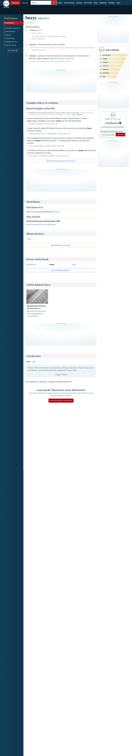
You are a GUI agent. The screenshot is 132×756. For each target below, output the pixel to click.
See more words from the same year (41, 224)
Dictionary (11, 18)
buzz (39, 30)
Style (28, 361)
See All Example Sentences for (60, 161)
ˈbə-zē (29, 22)
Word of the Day (69, 3)
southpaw (112, 123)
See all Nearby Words (60, 270)
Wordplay (112, 3)
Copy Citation (61, 374)
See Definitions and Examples (112, 127)
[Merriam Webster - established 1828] (6, 2)
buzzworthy (31, 264)
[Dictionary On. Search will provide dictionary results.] (20, 3)
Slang (95, 3)
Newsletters (103, 3)
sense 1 (57, 212)
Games (60, 3)
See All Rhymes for (60, 245)
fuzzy (29, 239)
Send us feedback (77, 114)
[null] (120, 123)
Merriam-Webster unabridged (61, 400)
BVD (74, 264)
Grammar (79, 3)
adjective (43, 18)
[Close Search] (49, 3)
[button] (119, 2)
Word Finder (88, 3)
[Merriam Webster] (113, 114)
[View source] (57, 124)
